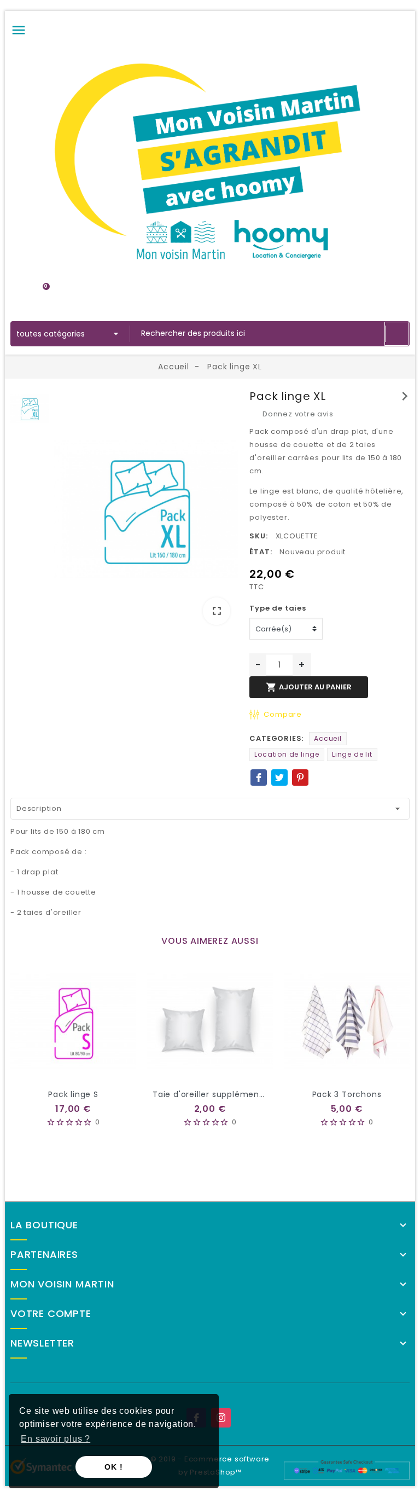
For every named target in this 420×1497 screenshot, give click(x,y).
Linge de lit (352, 754)
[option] (146, 511)
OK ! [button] (113, 1467)
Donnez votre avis (296, 414)
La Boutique (44, 1225)
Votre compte (50, 1313)
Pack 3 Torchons (347, 1094)
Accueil (328, 738)
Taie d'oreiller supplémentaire (216, 1094)
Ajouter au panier (308, 687)
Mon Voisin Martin (62, 1284)
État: (260, 552)
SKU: (258, 536)
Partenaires (44, 1254)
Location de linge (286, 754)
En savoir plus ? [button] (55, 1438)
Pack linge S (73, 1094)
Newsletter (42, 1343)
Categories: (276, 738)
